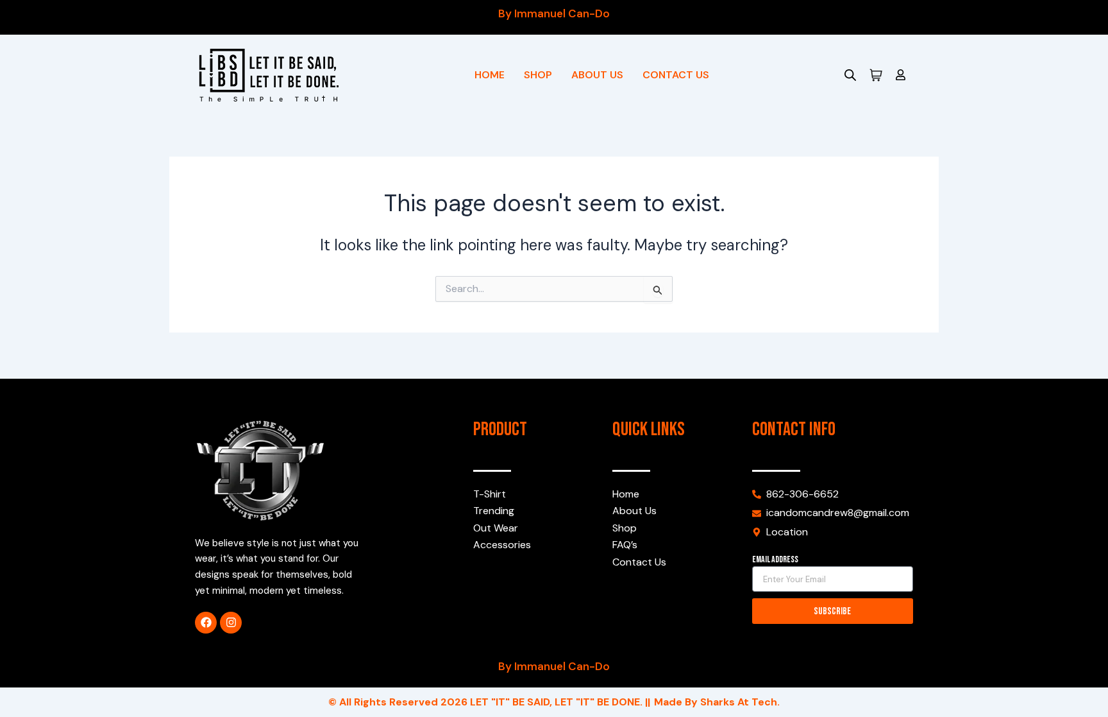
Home (489, 75)
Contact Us (675, 75)
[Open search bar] (850, 75)
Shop (538, 75)
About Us (597, 75)
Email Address (775, 559)
